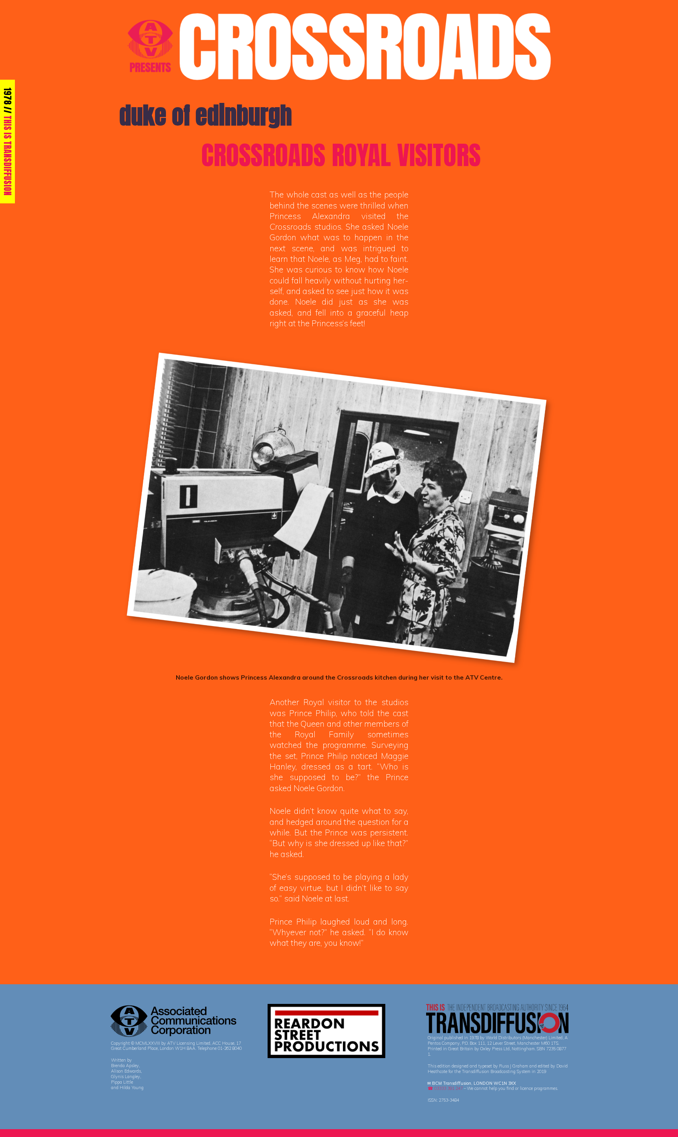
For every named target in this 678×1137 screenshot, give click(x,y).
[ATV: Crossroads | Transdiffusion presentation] (339, 45)
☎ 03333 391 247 (445, 1088)
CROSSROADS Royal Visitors (341, 155)
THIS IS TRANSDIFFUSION (7, 155)
